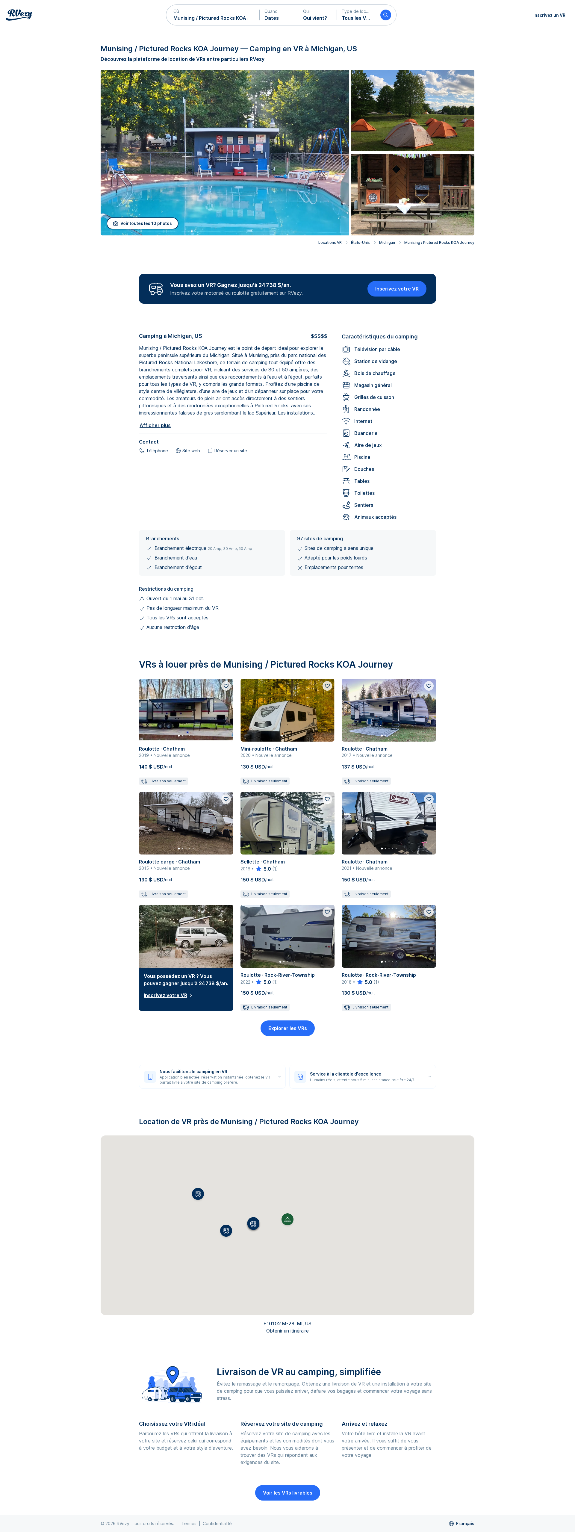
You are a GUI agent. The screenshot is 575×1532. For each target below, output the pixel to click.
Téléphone (157, 450)
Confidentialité (217, 1523)
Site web (191, 450)
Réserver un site (230, 450)
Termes (188, 1523)
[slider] (263, 868)
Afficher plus (155, 425)
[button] (213, 15)
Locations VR (330, 242)
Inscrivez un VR (549, 15)
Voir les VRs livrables (287, 1493)
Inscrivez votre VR (397, 289)
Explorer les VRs (287, 1028)
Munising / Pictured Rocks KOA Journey (439, 242)
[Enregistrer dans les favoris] (226, 686)
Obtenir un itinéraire (287, 1331)
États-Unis (360, 242)
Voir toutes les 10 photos (146, 223)
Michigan (387, 242)
